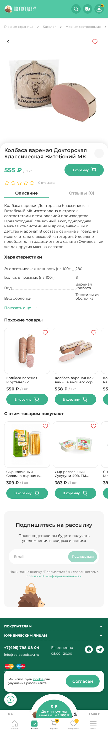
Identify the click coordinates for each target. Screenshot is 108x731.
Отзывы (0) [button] (81, 193)
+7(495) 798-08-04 (21, 647)
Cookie (38, 679)
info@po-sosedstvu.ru (21, 655)
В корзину (80, 170)
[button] (87, 9)
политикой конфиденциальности (54, 576)
